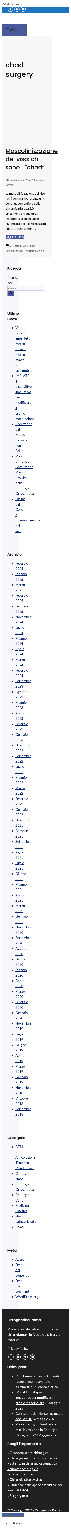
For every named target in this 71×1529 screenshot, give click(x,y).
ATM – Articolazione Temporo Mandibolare (25, 1157)
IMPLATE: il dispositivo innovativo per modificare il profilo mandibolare (35, 1397)
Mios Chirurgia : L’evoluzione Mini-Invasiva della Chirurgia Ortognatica (36, 1429)
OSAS (19, 1227)
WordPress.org (27, 1297)
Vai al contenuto (12, 4)
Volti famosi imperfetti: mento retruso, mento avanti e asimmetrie (23, 349)
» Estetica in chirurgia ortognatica (32, 1463)
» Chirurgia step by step (24, 1479)
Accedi (20, 1259)
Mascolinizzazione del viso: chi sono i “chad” (32, 159)
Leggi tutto (15, 237)
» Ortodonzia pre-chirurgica (28, 1453)
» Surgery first (17, 1496)
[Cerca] (10, 293)
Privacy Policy (17, 1348)
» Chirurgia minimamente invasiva (32, 1458)
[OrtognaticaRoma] (27, 22)
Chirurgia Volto (33, 250)
